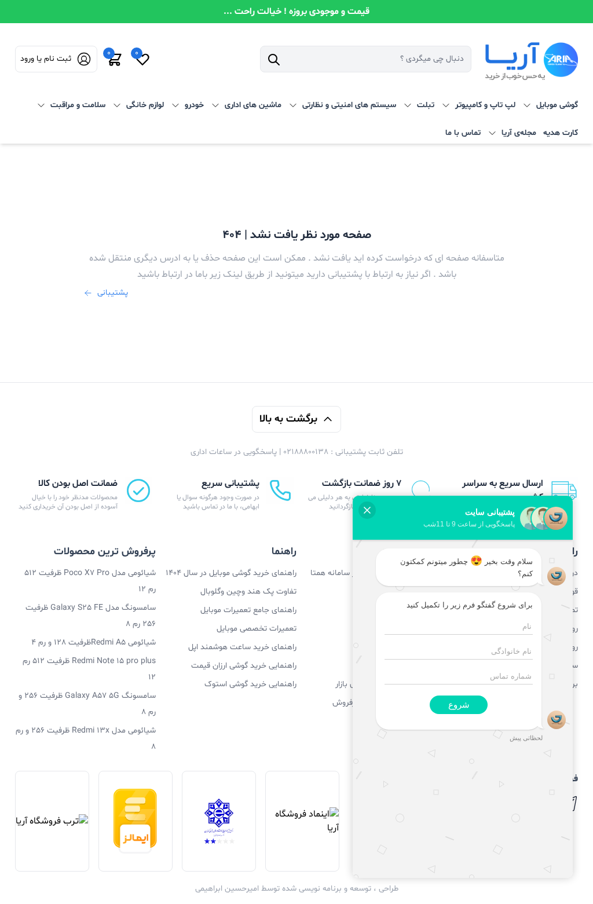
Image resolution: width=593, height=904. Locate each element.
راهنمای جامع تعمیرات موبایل (248, 610)
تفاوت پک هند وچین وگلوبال (248, 591)
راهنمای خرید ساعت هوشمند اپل (242, 647)
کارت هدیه (560, 132)
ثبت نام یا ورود (45, 58)
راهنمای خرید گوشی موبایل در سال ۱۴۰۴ (231, 573)
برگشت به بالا (288, 419)
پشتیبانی (112, 292)
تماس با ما (463, 132)
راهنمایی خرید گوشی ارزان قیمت (243, 665)
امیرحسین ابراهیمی (227, 888)
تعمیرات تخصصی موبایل (256, 628)
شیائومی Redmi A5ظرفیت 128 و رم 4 (93, 642)
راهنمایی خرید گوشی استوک (250, 684)
